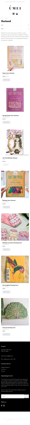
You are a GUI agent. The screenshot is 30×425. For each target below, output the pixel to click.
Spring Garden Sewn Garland (11, 115)
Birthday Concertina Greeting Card (12, 243)
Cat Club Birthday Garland (10, 158)
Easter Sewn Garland (8, 73)
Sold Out (6, 164)
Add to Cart (6, 79)
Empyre (13, 420)
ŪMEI (7, 418)
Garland (6, 18)
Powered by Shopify (19, 420)
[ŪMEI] (15, 10)
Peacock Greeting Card (9, 327)
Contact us (3, 369)
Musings (3, 371)
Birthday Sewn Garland (9, 200)
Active (4, 159)
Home (2, 18)
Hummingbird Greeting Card (10, 285)
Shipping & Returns (5, 367)
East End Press (6, 74)
